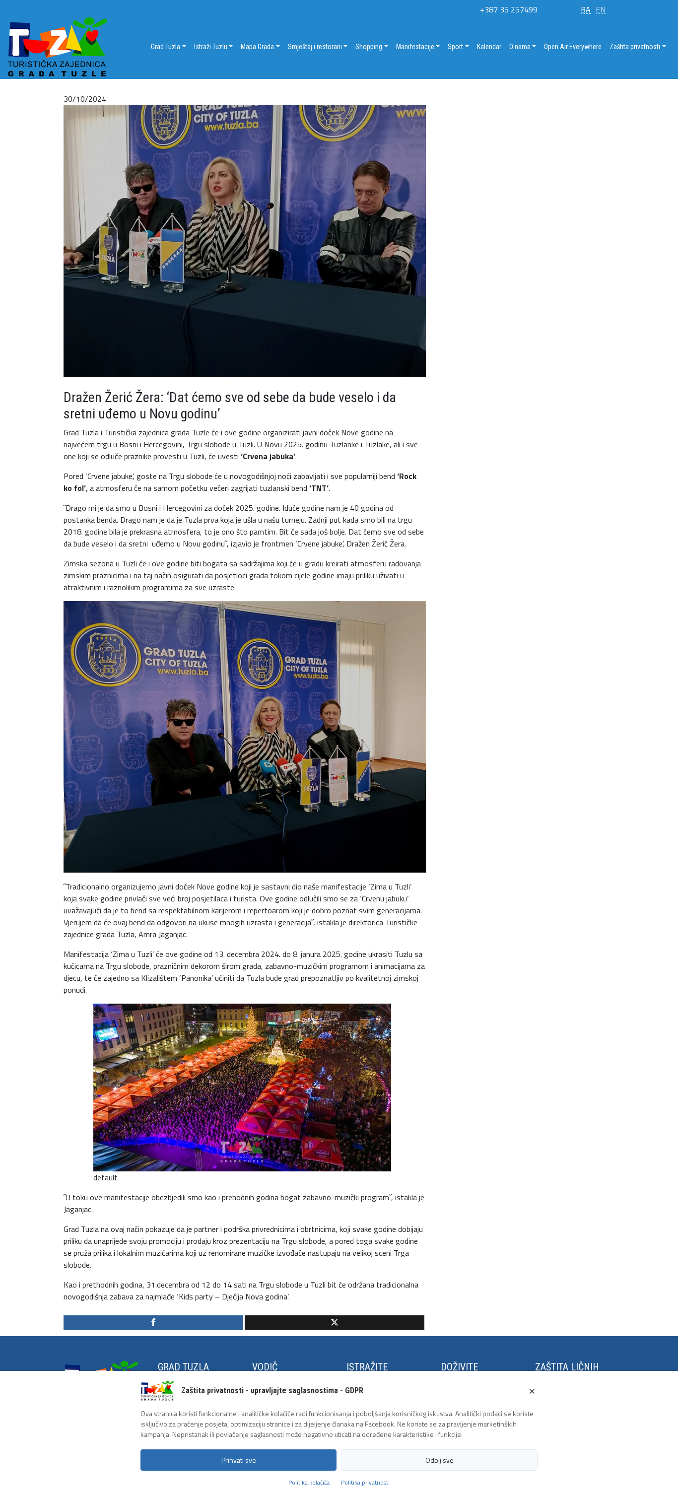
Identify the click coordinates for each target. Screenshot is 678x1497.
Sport (455, 47)
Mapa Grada (257, 47)
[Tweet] (334, 1322)
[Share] (153, 1322)
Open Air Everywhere (573, 47)
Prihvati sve (238, 1460)
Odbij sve (439, 1460)
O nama (520, 47)
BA (586, 9)
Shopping (368, 47)
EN (601, 9)
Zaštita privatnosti (635, 47)
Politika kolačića (309, 1482)
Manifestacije (415, 47)
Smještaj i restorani (315, 47)
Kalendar (489, 47)
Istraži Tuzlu (210, 47)
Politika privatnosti (365, 1482)
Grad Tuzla (165, 47)
